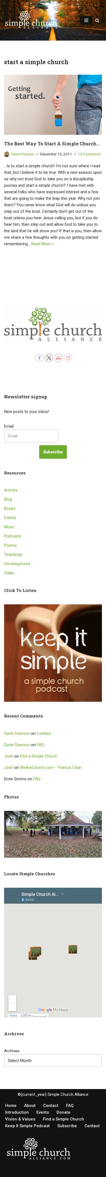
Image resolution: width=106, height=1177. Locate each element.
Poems (10, 545)
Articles (11, 490)
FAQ (40, 744)
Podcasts (12, 536)
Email (9, 426)
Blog (8, 499)
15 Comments (89, 154)
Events (10, 517)
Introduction (17, 1112)
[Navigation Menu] (86, 20)
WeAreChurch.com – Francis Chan (51, 767)
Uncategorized (17, 563)
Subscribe (53, 452)
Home (11, 1105)
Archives (12, 1050)
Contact (44, 733)
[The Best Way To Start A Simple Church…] (53, 105)
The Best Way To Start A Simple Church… (52, 143)
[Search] (97, 20)
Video (9, 573)
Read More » (42, 243)
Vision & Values (20, 1119)
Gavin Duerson (22, 154)
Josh (8, 756)
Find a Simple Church (38, 756)
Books (9, 508)
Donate (63, 1112)
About (30, 1105)
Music (9, 526)
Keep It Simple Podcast (27, 1125)
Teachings (13, 554)
